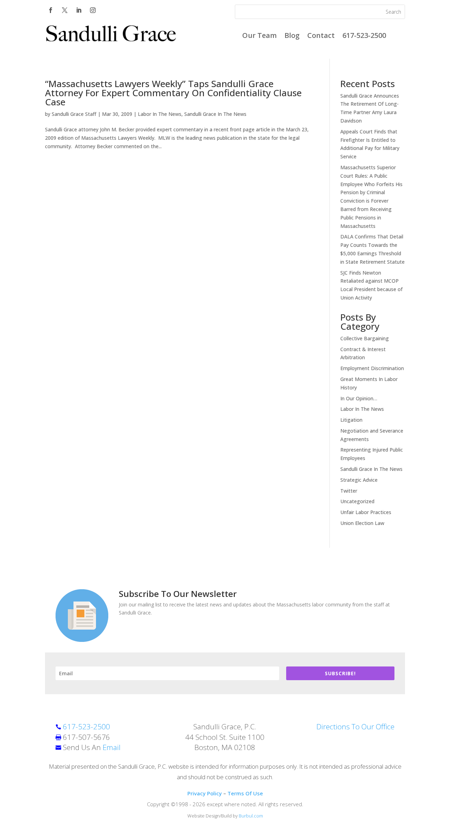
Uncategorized (357, 501)
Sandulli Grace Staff (74, 114)
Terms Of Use (245, 793)
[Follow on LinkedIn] (78, 10)
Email (112, 747)
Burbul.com (251, 816)
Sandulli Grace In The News (215, 114)
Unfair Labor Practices (365, 512)
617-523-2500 (364, 36)
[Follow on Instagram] (92, 10)
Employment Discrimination (372, 368)
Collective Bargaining (364, 338)
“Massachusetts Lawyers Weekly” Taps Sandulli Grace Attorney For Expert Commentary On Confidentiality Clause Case (173, 92)
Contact (321, 36)
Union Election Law (362, 523)
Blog (292, 36)
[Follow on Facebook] (50, 10)
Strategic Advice (359, 480)
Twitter (348, 490)
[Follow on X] (64, 10)
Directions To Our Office (355, 726)
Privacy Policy (204, 793)
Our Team (259, 36)
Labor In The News (159, 114)
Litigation (351, 419)
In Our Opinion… (358, 398)
